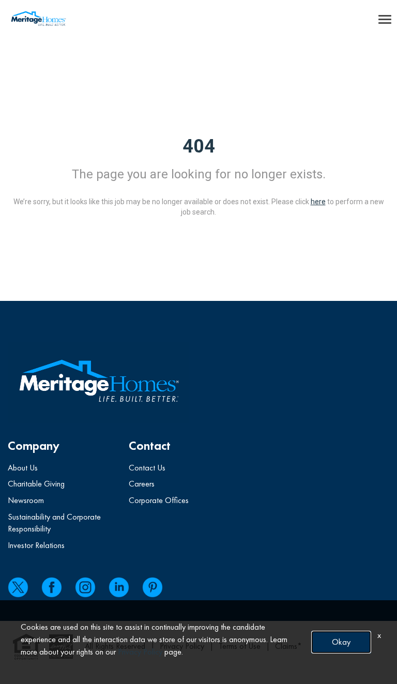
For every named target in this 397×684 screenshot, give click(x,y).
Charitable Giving (36, 483)
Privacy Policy (140, 651)
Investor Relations (36, 545)
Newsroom (26, 500)
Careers (142, 483)
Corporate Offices (159, 500)
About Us (23, 467)
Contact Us (147, 467)
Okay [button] (341, 641)
